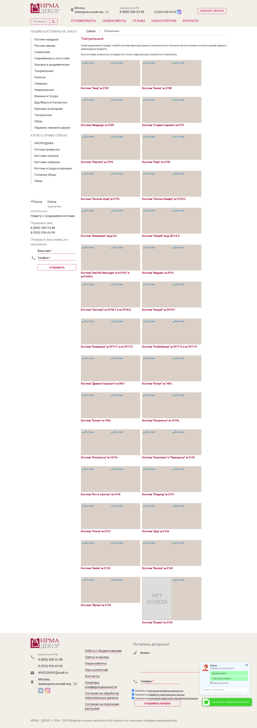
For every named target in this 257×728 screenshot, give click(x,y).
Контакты (190, 21)
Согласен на (159, 694)
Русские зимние (44, 45)
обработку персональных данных (166, 694)
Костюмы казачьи (46, 156)
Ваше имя (45, 251)
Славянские (42, 52)
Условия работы (83, 21)
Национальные (44, 90)
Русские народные (46, 39)
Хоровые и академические (51, 64)
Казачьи (39, 77)
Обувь (38, 121)
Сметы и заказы (97, 657)
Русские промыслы (47, 149)
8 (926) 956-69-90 (165, 12)
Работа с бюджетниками (103, 651)
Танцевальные (43, 71)
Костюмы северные (47, 162)
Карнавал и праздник (48, 108)
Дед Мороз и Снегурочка (50, 102)
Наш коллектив (164, 21)
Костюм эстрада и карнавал (53, 168)
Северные (40, 83)
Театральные (43, 115)
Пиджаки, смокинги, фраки (52, 127)
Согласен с (159, 691)
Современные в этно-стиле (52, 58)
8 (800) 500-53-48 (132, 12)
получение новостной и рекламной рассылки (173, 698)
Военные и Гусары (46, 96)
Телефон (44, 258)
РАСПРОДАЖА (43, 143)
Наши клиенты (114, 21)
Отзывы (139, 21)
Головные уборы (45, 174)
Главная (91, 31)
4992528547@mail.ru (53, 672)
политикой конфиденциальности (165, 691)
